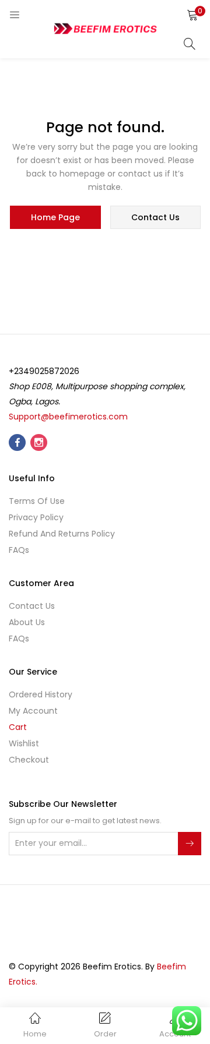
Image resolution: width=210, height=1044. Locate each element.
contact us (155, 217)
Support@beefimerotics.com (68, 416)
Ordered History (40, 694)
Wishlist (24, 743)
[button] (192, 14)
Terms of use (37, 501)
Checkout (29, 760)
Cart (18, 727)
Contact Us (32, 606)
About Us (27, 622)
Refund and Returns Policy (62, 533)
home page (55, 217)
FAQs (19, 550)
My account (33, 711)
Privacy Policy (36, 517)
